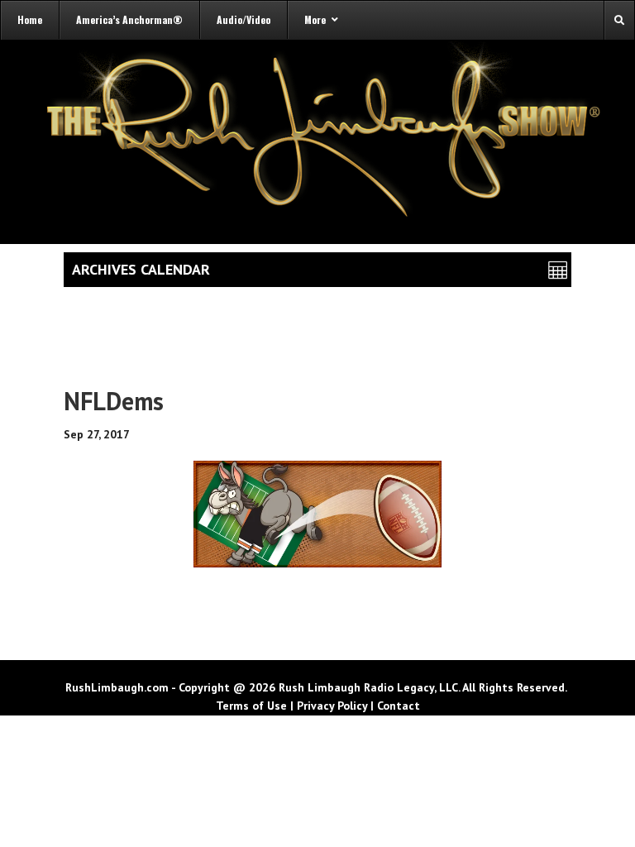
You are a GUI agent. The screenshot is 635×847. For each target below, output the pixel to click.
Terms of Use (251, 705)
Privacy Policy (332, 705)
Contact (398, 705)
